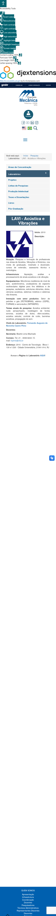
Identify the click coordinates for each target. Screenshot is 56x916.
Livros (11, 203)
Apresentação (28, 894)
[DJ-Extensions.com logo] (28, 78)
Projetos (12, 180)
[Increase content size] (21, 55)
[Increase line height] (17, 60)
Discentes (28, 913)
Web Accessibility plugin (10, 81)
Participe (48, 85)
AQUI (42, 355)
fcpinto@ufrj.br (17, 340)
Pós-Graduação (15, 209)
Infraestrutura (28, 897)
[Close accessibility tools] (4, 13)
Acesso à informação (34, 85)
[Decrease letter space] (18, 63)
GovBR (4, 85)
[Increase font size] (15, 57)
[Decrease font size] (14, 57)
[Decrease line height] (15, 60)
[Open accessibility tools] (3, 3)
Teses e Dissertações (18, 197)
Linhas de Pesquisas (18, 186)
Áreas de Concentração (19, 167)
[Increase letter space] (20, 63)
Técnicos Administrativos (28, 908)
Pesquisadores (28, 905)
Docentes (28, 902)
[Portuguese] (30, 128)
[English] (24, 128)
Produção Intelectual (18, 191)
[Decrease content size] (19, 55)
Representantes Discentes (28, 910)
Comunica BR (19, 85)
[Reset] (1, 12)
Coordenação (28, 899)
